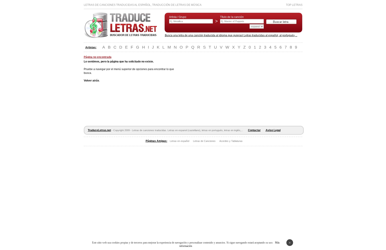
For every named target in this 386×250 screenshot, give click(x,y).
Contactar (254, 130)
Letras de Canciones (204, 141)
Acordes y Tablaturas (231, 141)
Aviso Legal (273, 130)
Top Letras (294, 4)
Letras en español (179, 141)
